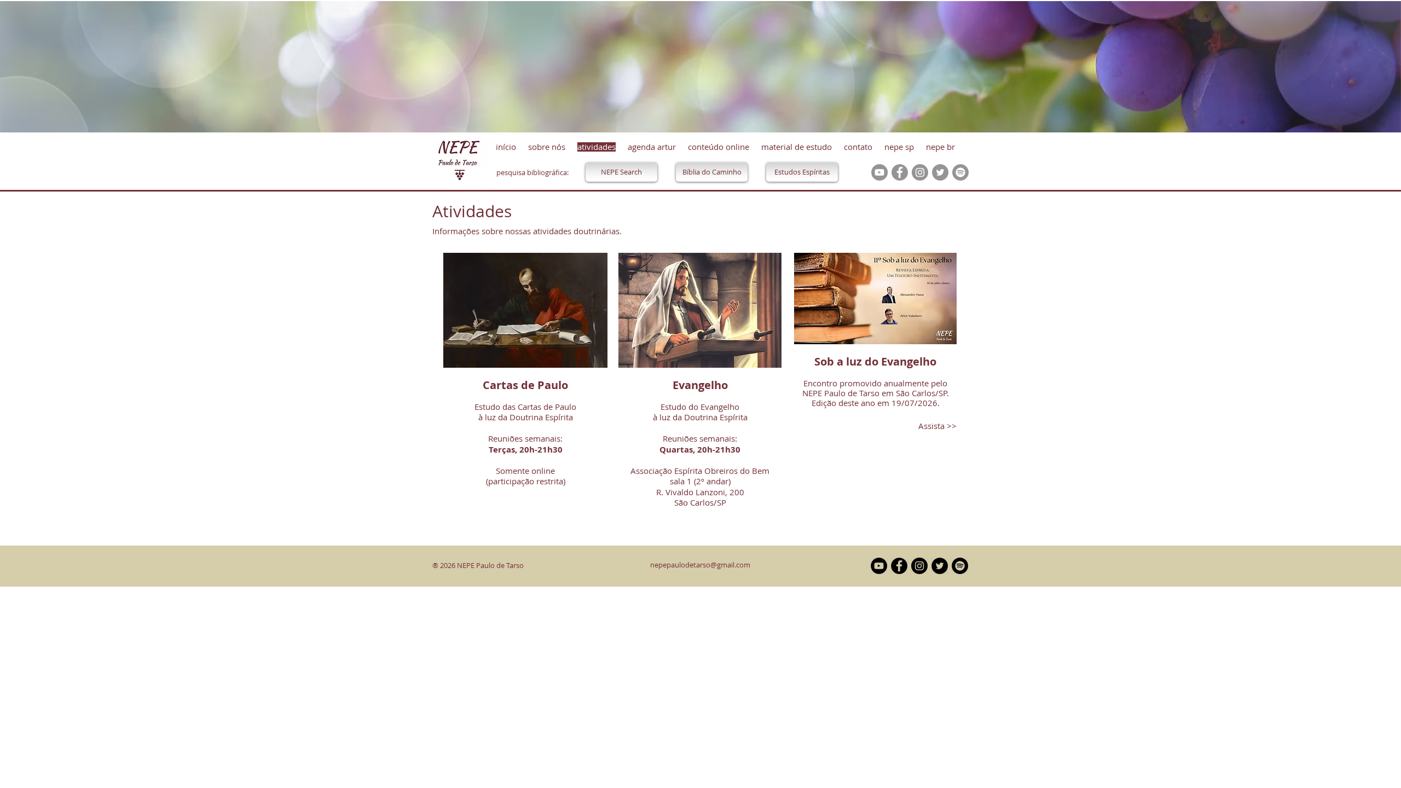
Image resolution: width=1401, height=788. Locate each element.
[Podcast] (960, 172)
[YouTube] (879, 172)
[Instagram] (920, 172)
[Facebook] (899, 172)
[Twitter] (940, 172)
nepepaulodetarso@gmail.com (700, 565)
